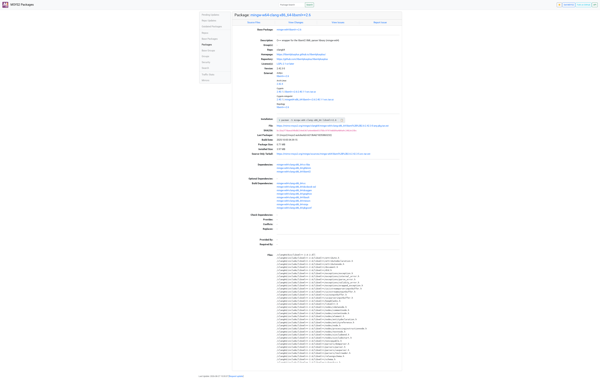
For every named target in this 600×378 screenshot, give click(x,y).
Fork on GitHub (583, 5)
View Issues (338, 22)
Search (309, 5)
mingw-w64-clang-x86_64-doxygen (294, 190)
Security (206, 62)
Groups (205, 56)
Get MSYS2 (569, 5)
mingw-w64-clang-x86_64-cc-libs (293, 164)
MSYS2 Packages (22, 4)
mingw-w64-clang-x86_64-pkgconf (294, 207)
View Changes (295, 22)
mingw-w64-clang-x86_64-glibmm (294, 168)
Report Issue (380, 22)
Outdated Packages (212, 26)
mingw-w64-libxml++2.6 (289, 29)
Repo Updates (209, 20)
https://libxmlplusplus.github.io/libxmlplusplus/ (301, 54)
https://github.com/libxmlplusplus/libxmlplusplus (302, 59)
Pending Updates (210, 14)
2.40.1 (280, 91)
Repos (205, 33)
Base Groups (208, 50)
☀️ (559, 5)
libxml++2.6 (283, 76)
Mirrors (205, 80)
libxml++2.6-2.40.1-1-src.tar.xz (300, 91)
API (594, 5)
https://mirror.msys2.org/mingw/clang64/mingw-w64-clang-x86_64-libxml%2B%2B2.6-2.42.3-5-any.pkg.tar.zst (333, 125)
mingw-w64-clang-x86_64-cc (291, 183)
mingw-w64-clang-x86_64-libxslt (293, 197)
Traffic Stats (208, 74)
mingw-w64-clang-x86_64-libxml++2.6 (280, 15)
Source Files (253, 22)
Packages (207, 44)
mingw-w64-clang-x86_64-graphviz (294, 193)
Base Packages (210, 38)
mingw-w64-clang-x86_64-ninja (292, 204)
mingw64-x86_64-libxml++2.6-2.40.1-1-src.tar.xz (309, 99)
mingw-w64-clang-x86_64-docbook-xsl (296, 186)
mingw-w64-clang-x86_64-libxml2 (294, 171)
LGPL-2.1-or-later (285, 63)
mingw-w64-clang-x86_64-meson (293, 200)
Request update (236, 376)
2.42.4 (280, 84)
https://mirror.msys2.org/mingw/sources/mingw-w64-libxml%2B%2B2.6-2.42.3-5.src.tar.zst (323, 153)
